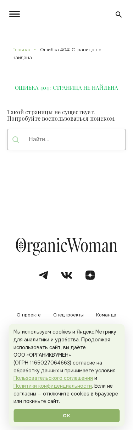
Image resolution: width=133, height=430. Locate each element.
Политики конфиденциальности (52, 386)
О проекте (29, 315)
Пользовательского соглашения (53, 378)
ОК (66, 416)
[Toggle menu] (16, 14)
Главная (22, 50)
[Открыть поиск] (119, 14)
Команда (106, 315)
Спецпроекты (68, 315)
